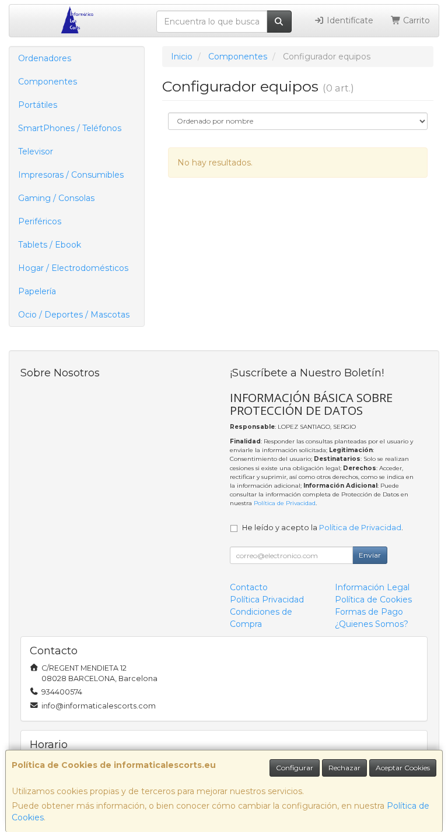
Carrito (415, 20)
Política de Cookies (373, 599)
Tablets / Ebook (49, 244)
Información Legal (372, 587)
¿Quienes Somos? (371, 624)
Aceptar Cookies (403, 767)
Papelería (37, 291)
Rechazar (344, 767)
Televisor (35, 151)
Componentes (47, 81)
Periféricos (39, 221)
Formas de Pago (369, 612)
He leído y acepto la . (322, 527)
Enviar (370, 555)
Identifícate (348, 20)
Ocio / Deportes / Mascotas (74, 314)
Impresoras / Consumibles (71, 175)
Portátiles (37, 105)
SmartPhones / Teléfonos (69, 128)
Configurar (294, 767)
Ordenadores (44, 58)
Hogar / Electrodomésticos (73, 268)
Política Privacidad (267, 599)
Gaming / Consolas (56, 198)
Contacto (249, 587)
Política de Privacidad (285, 503)
